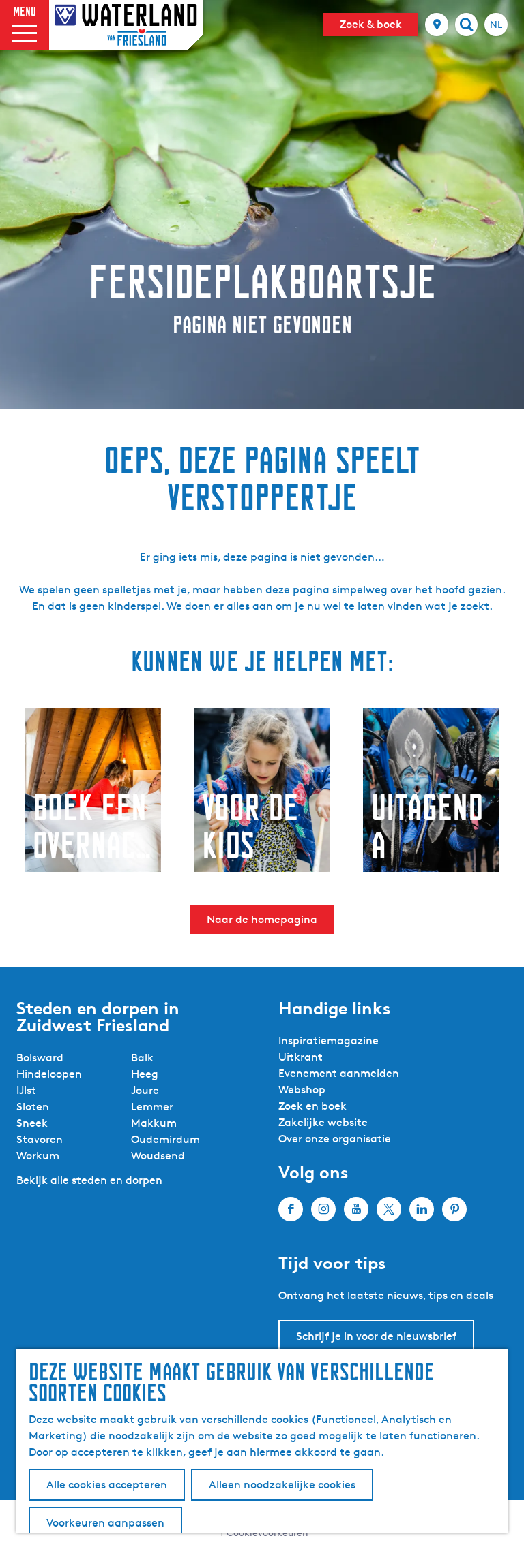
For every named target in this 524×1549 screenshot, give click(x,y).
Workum (37, 1155)
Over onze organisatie (334, 1138)
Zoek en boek (312, 1105)
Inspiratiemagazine (328, 1040)
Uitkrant (300, 1056)
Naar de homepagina (262, 919)
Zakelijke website (323, 1122)
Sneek (32, 1122)
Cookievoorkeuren (267, 1532)
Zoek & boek (371, 24)
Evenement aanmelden (338, 1073)
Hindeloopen (49, 1073)
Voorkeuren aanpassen (105, 1522)
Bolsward (39, 1057)
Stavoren (39, 1139)
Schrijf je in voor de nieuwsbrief (376, 1336)
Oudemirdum (165, 1139)
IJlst (26, 1090)
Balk (142, 1057)
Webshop (301, 1089)
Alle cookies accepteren (106, 1484)
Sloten (32, 1106)
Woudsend (158, 1155)
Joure (145, 1090)
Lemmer (152, 1106)
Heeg (144, 1073)
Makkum (154, 1122)
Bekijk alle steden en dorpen (89, 1180)
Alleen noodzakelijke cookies (282, 1484)
